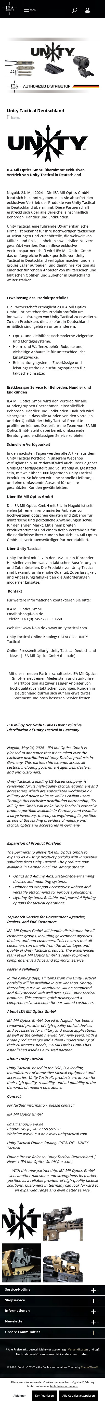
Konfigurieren (44, 1395)
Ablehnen (20, 1395)
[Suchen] (75, 10)
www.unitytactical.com (67, 627)
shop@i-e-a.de (30, 613)
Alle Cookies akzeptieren (78, 1395)
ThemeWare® (89, 1367)
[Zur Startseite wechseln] (10, 8)
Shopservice (15, 1300)
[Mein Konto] (87, 10)
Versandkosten (78, 1349)
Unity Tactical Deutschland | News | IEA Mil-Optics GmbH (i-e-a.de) (51, 653)
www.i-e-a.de (34, 627)
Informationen (17, 1310)
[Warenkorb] (97, 7)
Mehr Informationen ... (64, 1386)
